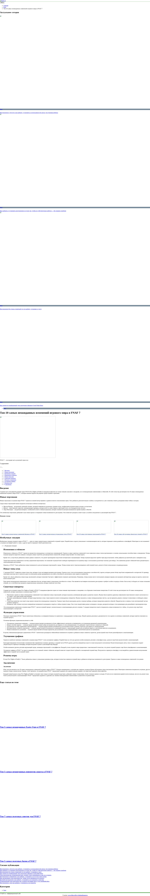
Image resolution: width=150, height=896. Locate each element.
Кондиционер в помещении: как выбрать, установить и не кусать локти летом (23, 876)
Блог (1, 109)
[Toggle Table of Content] (1, 467)
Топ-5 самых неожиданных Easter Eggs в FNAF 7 (23, 727)
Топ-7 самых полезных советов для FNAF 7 (20, 816)
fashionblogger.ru (83, 895)
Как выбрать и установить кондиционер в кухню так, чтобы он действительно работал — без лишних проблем (33, 211)
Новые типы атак (9, 476)
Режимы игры (8, 483)
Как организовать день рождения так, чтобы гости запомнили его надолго (22, 878)
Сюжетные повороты (10, 478)
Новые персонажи (9, 472)
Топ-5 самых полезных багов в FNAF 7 (18, 861)
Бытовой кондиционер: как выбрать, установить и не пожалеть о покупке (22, 880)
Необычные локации (10, 473)
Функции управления (10, 480)
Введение (7, 470)
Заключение (8, 484)
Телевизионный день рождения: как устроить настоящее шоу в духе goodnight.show (24, 881)
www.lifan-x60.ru (73, 895)
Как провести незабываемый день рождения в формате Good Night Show (21, 405)
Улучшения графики (10, 481)
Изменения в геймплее (11, 475)
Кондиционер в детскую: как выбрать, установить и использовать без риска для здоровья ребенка (29, 112)
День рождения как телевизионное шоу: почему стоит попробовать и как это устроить (25, 875)
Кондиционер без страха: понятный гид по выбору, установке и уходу (21, 309)
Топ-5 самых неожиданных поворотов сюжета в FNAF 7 (26, 772)
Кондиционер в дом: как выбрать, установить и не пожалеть (18, 883)
